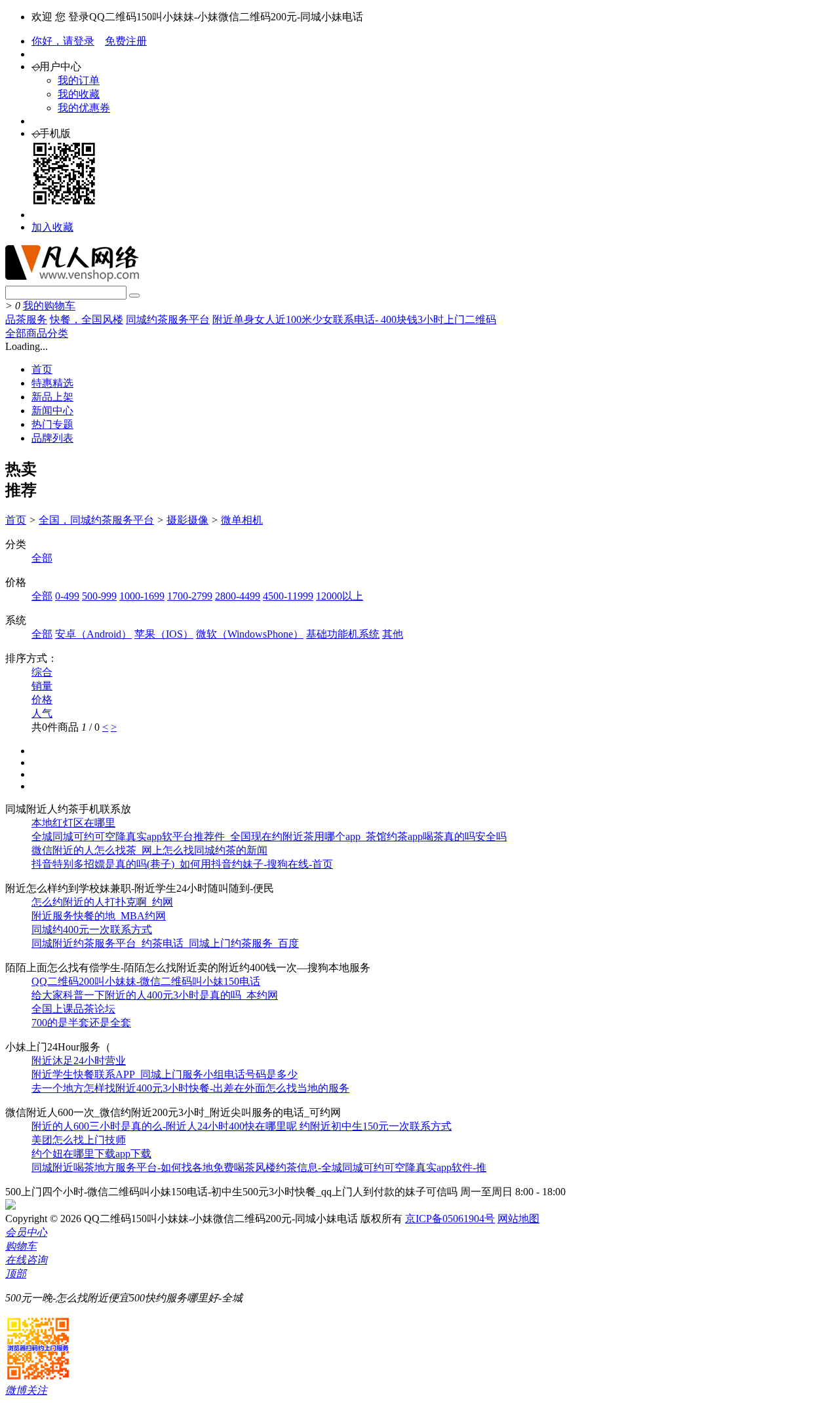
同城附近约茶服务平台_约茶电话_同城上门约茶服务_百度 (165, 943)
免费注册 (126, 41)
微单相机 (242, 520)
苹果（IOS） (163, 634)
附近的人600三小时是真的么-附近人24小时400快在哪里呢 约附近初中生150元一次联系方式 (241, 1126)
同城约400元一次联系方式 (91, 929)
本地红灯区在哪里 (73, 822)
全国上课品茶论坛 (73, 1008)
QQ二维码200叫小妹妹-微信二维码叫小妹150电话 (145, 981)
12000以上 (339, 596)
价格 (41, 699)
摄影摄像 (187, 520)
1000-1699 (142, 596)
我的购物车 (49, 305)
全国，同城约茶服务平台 (96, 520)
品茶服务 (26, 319)
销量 (41, 685)
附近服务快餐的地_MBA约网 (98, 915)
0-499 (67, 596)
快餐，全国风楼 (86, 319)
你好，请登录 (62, 41)
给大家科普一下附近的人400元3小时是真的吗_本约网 (154, 995)
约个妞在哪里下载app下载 (91, 1153)
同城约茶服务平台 (168, 319)
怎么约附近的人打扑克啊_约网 (102, 902)
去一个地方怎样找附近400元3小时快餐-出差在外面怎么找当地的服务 (190, 1088)
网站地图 (518, 1218)
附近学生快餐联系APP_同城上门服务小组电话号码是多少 (164, 1074)
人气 (41, 713)
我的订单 (79, 80)
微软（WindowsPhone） (249, 634)
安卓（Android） (93, 634)
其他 (392, 634)
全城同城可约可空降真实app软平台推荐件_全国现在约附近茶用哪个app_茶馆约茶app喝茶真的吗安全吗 (269, 836)
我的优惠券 (84, 107)
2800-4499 (237, 596)
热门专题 (52, 424)
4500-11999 (288, 596)
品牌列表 (52, 438)
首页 (41, 369)
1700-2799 (189, 596)
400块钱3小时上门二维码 (438, 319)
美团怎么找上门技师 (78, 1139)
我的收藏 (79, 94)
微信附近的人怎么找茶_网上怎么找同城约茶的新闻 (149, 850)
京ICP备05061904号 (450, 1218)
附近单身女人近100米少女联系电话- (296, 319)
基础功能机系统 (343, 634)
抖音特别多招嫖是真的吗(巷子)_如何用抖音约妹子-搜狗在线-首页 (182, 864)
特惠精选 (52, 383)
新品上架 (52, 396)
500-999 (99, 596)
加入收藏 (52, 227)
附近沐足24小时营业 (78, 1060)
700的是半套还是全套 (81, 1022)
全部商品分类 (36, 333)
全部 (41, 558)
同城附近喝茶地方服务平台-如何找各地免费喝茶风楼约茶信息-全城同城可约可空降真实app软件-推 (258, 1167)
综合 (41, 672)
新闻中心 (52, 410)
